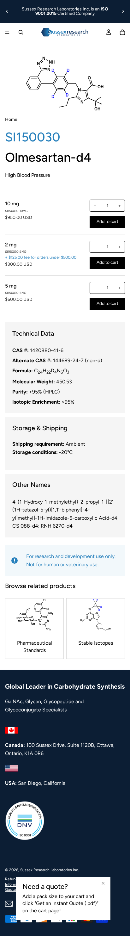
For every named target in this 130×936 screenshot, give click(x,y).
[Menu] (7, 32)
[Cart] (122, 32)
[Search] (21, 32)
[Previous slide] (7, 11)
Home (11, 119)
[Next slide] (123, 11)
